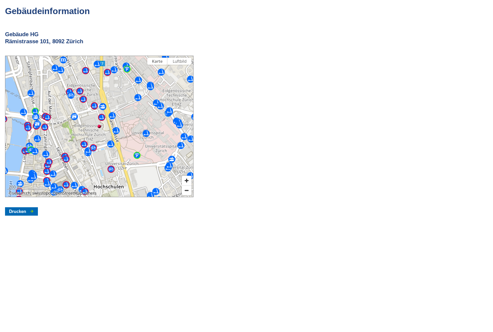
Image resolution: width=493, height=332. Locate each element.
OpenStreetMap (68, 193)
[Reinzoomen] (186, 180)
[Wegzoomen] (186, 190)
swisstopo (41, 193)
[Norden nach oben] (186, 73)
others (91, 193)
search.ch (21, 193)
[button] (99, 126)
